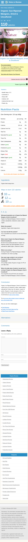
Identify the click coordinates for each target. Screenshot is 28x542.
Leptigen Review (7, 419)
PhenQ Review (6, 402)
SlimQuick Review (7, 439)
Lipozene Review (7, 446)
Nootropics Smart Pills (8, 481)
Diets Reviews (6, 468)
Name (2, 354)
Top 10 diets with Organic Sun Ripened (14, 174)
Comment (3, 337)
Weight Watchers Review (9, 406)
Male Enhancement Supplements (11, 485)
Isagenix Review (7, 385)
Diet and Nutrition (7, 458)
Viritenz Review (7, 382)
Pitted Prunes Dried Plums (8, 311)
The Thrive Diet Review (9, 426)
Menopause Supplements (9, 488)
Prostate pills (6, 495)
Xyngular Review (7, 436)
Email (2, 359)
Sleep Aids (5, 498)
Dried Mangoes (5, 307)
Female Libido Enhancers (9, 491)
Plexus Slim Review (8, 429)
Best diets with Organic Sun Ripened (10, 74)
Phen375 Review (7, 416)
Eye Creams (6, 474)
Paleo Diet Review (7, 396)
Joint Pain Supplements (9, 478)
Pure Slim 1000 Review (9, 409)
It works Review (7, 423)
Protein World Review (8, 392)
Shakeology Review (8, 379)
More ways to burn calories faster (14, 206)
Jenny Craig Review (8, 389)
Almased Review (7, 433)
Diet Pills (5, 461)
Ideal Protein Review (8, 399)
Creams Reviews (7, 471)
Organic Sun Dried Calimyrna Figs (10, 309)
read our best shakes (14, 294)
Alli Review (5, 412)
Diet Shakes (6, 464)
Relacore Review (7, 443)
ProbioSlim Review (7, 449)
